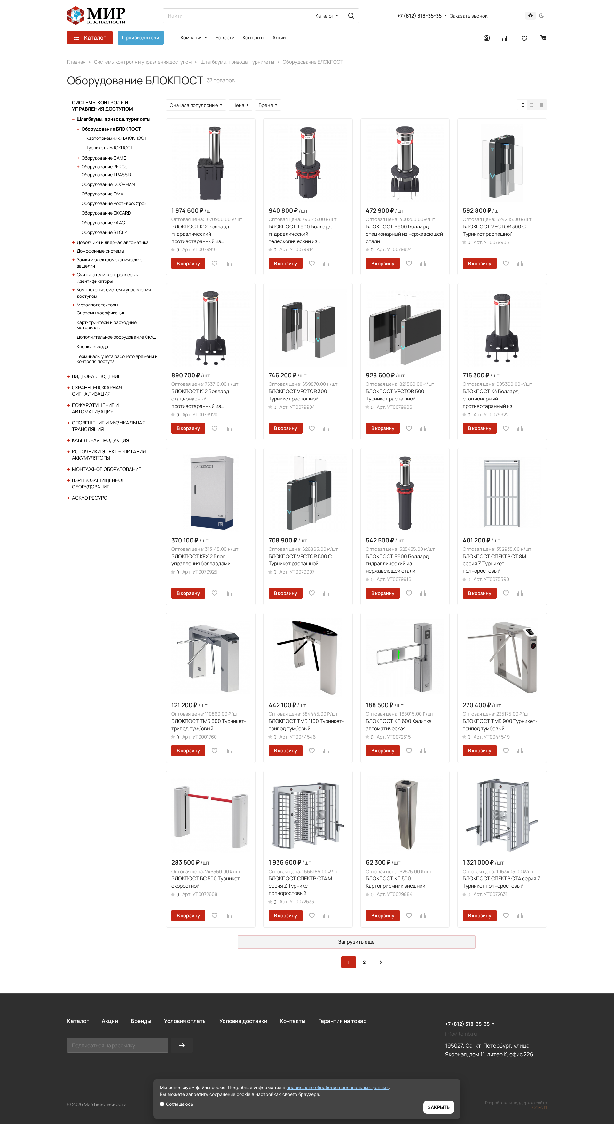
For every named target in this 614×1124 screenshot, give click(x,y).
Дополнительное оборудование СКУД (116, 337)
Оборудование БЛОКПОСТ (111, 129)
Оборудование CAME (104, 158)
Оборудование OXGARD (106, 213)
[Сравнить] (229, 263)
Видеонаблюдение (96, 376)
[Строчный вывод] (532, 105)
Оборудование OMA (102, 194)
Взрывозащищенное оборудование (98, 483)
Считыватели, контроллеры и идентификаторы (108, 278)
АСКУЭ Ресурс (89, 498)
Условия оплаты (185, 1021)
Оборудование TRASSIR (106, 174)
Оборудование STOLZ (104, 232)
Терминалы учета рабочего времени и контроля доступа (117, 358)
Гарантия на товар (342, 1021)
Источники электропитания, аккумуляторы (109, 454)
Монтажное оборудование (106, 469)
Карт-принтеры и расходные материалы (107, 324)
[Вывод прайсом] (541, 105)
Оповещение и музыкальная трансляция (108, 425)
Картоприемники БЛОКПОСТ (116, 138)
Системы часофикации (101, 313)
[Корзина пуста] (543, 38)
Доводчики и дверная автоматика (113, 242)
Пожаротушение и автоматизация (95, 408)
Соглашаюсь (179, 1104)
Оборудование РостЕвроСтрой (114, 203)
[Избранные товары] (524, 38)
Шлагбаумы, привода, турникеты (113, 119)
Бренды (141, 1021)
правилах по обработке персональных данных (338, 1087)
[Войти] (487, 38)
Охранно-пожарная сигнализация (97, 390)
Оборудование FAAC (103, 222)
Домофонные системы (100, 251)
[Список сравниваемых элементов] (505, 38)
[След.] (380, 962)
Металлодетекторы (97, 305)
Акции (110, 1021)
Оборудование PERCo (104, 166)
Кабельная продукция (100, 440)
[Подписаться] (182, 1045)
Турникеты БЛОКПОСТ (109, 148)
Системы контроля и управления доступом (102, 105)
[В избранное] (214, 263)
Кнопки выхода (92, 347)
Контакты (292, 1021)
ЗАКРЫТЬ (439, 1107)
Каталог (78, 1021)
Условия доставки (243, 1021)
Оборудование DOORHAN (108, 184)
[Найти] (351, 15)
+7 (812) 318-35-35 (419, 16)
